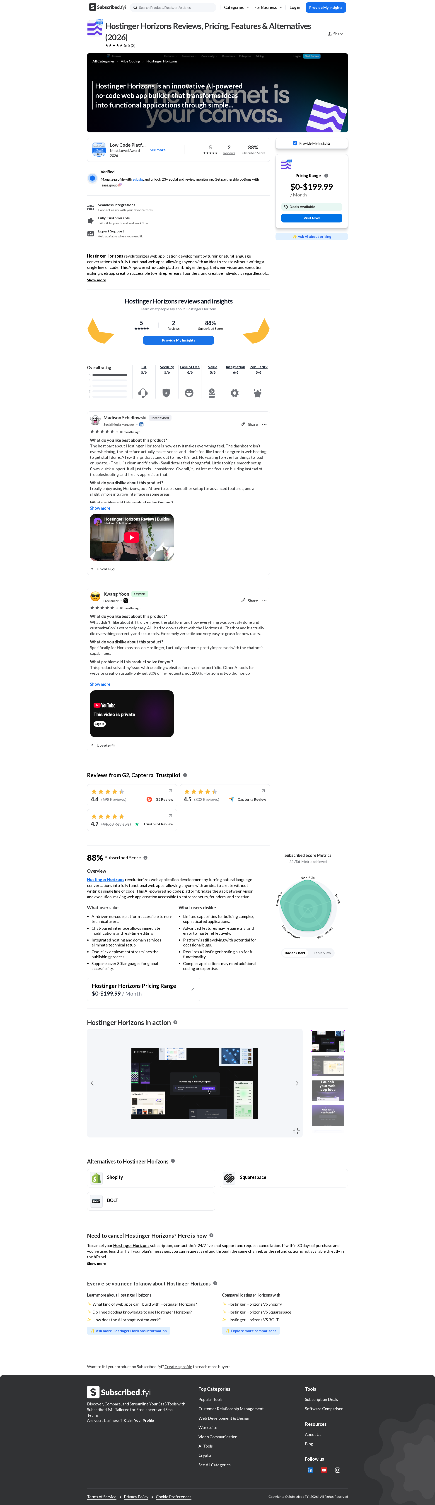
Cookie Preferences (173, 1496)
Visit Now (312, 218)
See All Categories (214, 1464)
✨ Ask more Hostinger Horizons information (129, 1330)
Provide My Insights (178, 340)
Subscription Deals (321, 1399)
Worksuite (207, 1427)
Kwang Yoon (116, 594)
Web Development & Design (223, 1418)
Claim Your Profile (139, 1420)
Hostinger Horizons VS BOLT (253, 1319)
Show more (96, 280)
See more (158, 150)
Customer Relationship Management (231, 1408)
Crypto (204, 1455)
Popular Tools (210, 1399)
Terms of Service (101, 1496)
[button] (93, 1083)
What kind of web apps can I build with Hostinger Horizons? (144, 1304)
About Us (313, 1434)
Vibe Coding (130, 61)
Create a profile (178, 1366)
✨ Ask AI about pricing (311, 236)
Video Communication (217, 1436)
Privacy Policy (136, 1496)
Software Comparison (324, 1408)
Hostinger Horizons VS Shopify (254, 1304)
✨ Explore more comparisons (251, 1330)
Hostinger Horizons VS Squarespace (259, 1311)
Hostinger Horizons (161, 61)
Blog (309, 1443)
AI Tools (205, 1445)
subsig (138, 179)
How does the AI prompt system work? (126, 1319)
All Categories (103, 61)
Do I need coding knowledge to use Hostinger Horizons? (142, 1311)
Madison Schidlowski (125, 417)
